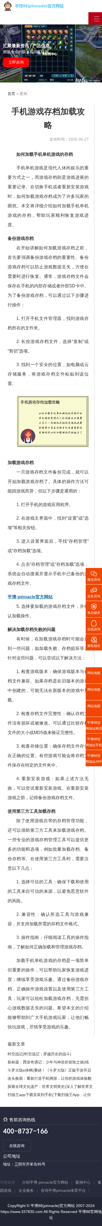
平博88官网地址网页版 (94, 727)
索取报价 (93, 642)
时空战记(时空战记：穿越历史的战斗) (39, 1054)
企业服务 (26, 1190)
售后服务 (93, 609)
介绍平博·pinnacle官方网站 (45, 1182)
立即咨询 (16, 62)
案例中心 (83, 1182)
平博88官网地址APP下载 (94, 760)
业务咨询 (93, 592)
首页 (11, 93)
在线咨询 (16, 1146)
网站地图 (93, 673)
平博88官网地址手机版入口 (94, 743)
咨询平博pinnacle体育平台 (63, 1190)
